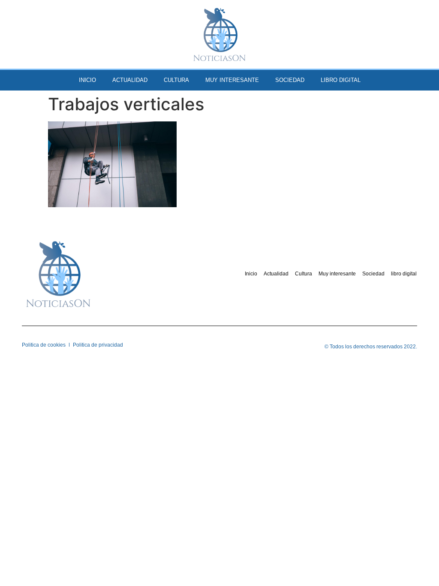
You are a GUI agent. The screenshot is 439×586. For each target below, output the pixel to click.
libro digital (341, 80)
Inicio (87, 80)
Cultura (176, 80)
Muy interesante (232, 80)
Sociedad (289, 80)
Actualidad (129, 80)
